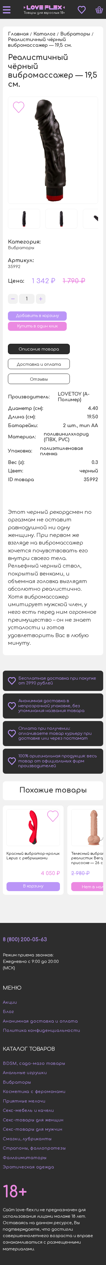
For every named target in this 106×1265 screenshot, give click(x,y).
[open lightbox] (53, 150)
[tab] (39, 349)
